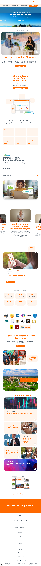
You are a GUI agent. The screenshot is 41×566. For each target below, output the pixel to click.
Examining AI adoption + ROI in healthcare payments (19, 414)
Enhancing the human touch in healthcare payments (27, 453)
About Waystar (20, 532)
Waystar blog (20, 540)
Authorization (20, 524)
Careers (20, 536)
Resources (20, 541)
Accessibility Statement (30, 564)
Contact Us (20, 548)
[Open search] (34, 2)
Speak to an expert (20, 20)
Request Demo (20, 546)
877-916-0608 (20, 516)
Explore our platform (20, 88)
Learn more (20, 345)
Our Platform (20, 523)
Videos (20, 537)
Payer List (20, 557)
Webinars (20, 544)
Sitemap (36, 564)
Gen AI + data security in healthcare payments (26, 440)
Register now (20, 66)
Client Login (20, 549)
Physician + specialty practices (20, 527)
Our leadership (20, 533)
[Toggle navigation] (37, 2)
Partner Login (20, 552)
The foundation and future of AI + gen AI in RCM (12, 452)
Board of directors (20, 535)
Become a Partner (20, 555)
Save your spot (33, 5)
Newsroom (20, 539)
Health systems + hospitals (20, 528)
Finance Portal (20, 553)
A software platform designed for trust (28, 426)
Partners (20, 530)
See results (10, 281)
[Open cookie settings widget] (1, 564)
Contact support (20, 519)
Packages (20, 526)
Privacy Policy (24, 563)
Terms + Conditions (18, 563)
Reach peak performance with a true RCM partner (18, 464)
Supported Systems (20, 556)
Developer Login (20, 550)
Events (20, 543)
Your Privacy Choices (30, 563)
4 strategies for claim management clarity (12, 426)
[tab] (20, 168)
